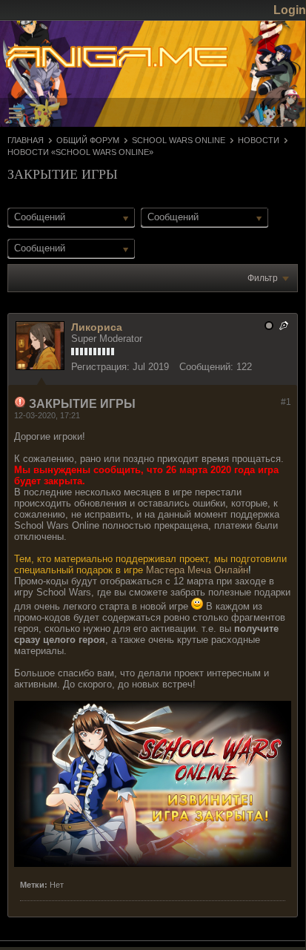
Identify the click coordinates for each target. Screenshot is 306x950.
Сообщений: (206, 366)
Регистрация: (100, 366)
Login (289, 10)
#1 (286, 402)
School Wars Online (178, 140)
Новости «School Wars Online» (80, 152)
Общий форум (87, 140)
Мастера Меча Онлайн (197, 569)
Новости (258, 140)
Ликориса (96, 327)
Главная (25, 140)
